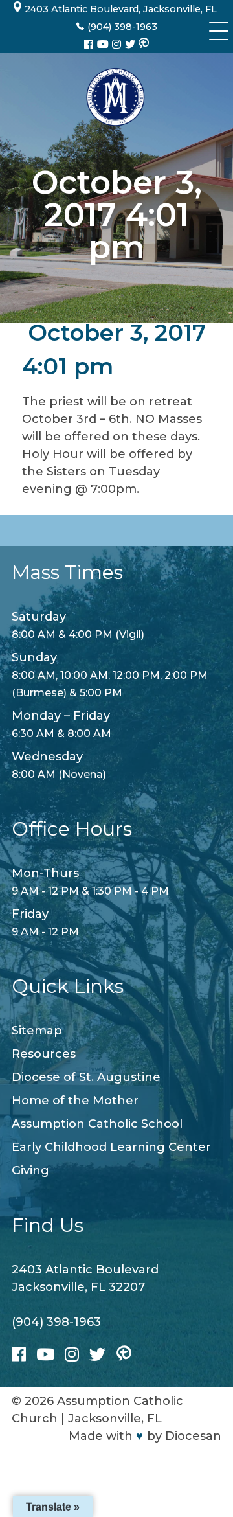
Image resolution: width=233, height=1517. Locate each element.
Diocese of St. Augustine (86, 1077)
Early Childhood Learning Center (111, 1147)
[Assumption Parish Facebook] (90, 44)
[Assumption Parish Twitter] (131, 44)
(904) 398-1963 (56, 1322)
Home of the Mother (75, 1100)
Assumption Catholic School (97, 1124)
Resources (44, 1054)
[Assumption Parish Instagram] (118, 44)
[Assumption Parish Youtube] (104, 44)
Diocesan (193, 1436)
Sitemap (37, 1030)
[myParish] (144, 44)
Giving (30, 1170)
